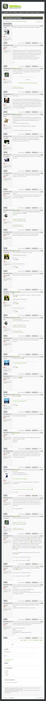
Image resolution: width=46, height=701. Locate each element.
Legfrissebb (6, 12)
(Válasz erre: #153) (17, 68)
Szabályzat (37, 12)
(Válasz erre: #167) (16, 356)
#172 (42, 432)
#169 (42, 376)
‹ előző (24, 640)
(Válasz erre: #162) (16, 250)
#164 (42, 273)
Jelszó (5, 655)
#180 (42, 603)
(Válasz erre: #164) (16, 292)
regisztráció (13, 21)
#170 (42, 394)
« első (21, 640)
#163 (42, 250)
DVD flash (15, 214)
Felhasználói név (7, 651)
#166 (42, 317)
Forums (7, 15)
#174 (42, 469)
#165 (42, 292)
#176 (42, 516)
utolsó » (41, 640)
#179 (42, 584)
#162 (42, 232)
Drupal (10, 692)
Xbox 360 (10, 15)
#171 (42, 414)
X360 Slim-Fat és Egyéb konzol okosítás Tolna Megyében (22, 489)
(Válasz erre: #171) (16, 432)
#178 (42, 566)
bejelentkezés (19, 21)
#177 (42, 536)
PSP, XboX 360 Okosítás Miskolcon (20, 363)
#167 (42, 338)
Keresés (32, 12)
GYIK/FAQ (15, 12)
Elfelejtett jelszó (7, 660)
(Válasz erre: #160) (16, 210)
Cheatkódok (27, 12)
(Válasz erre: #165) (16, 317)
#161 (42, 210)
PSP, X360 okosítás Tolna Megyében (20, 478)
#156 (42, 114)
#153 (42, 45)
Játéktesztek (21, 12)
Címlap (4, 15)
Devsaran (41, 697)
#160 (42, 191)
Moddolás (13, 15)
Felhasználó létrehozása (9, 659)
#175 (42, 498)
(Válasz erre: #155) (17, 114)
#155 (42, 94)
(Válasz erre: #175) (16, 516)
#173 (42, 451)
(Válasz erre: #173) (16, 469)
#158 (42, 154)
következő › (36, 640)
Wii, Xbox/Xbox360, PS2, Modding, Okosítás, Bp (27, 82)
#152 (42, 25)
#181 (42, 621)
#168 (42, 356)
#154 (42, 68)
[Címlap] (12, 8)
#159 (42, 173)
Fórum (11, 12)
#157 (42, 136)
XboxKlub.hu (12, 697)
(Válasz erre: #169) (16, 394)
